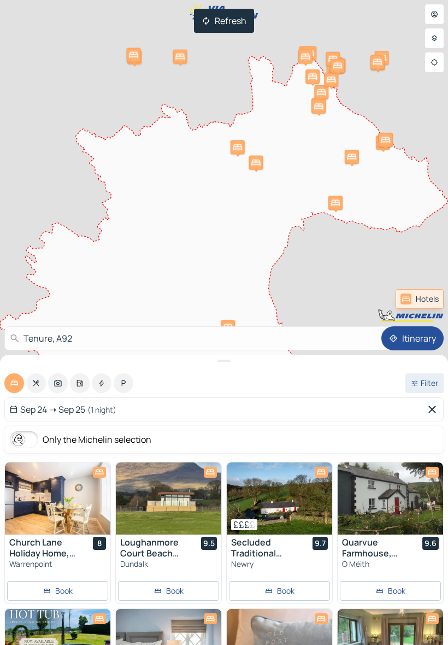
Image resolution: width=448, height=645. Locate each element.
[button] (335, 203)
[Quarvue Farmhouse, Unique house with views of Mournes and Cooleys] (390, 498)
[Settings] (434, 38)
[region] (57, 498)
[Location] (434, 62)
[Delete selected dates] (434, 409)
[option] (14, 383)
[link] (420, 299)
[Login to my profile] (434, 14)
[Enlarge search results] (224, 361)
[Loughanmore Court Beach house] (168, 498)
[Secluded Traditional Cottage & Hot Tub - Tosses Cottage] (279, 498)
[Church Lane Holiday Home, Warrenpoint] (57, 498)
